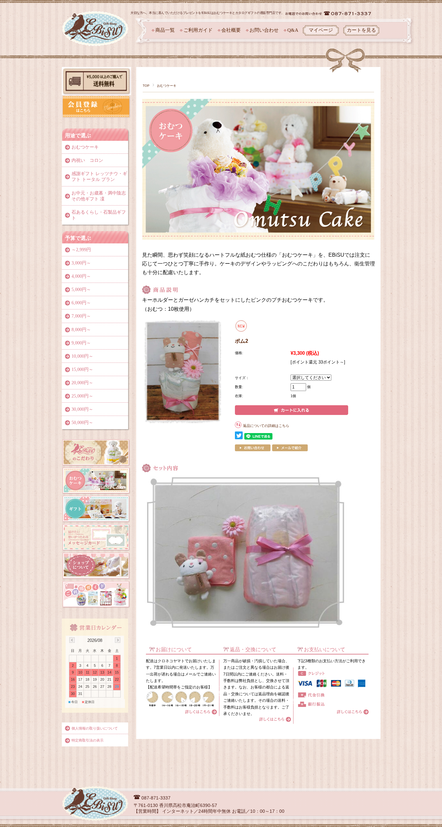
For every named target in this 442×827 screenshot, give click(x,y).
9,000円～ (81, 343)
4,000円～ (81, 276)
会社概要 (231, 30)
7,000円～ (81, 316)
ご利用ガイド (198, 30)
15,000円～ (82, 369)
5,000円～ (81, 289)
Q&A (292, 30)
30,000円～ (82, 409)
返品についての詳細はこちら (266, 426)
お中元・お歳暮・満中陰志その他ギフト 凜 (99, 196)
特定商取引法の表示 (88, 740)
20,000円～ (82, 382)
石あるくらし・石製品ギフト (99, 215)
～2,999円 (81, 249)
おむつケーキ (166, 85)
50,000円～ (82, 422)
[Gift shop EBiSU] (95, 15)
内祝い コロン (87, 160)
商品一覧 (165, 30)
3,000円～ (81, 263)
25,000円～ (82, 396)
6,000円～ (81, 302)
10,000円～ (82, 356)
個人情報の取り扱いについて (95, 728)
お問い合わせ (264, 30)
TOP (146, 85)
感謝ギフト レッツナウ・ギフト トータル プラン (99, 176)
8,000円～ (81, 329)
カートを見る (361, 30)
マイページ (321, 30)
